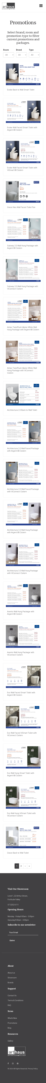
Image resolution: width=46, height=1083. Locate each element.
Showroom (12, 978)
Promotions (12, 1023)
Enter (12, 940)
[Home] (6, 6)
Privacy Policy (33, 1069)
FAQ (9, 1005)
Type (31, 50)
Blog (9, 1028)
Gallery (10, 1041)
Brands (10, 983)
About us (11, 973)
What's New (12, 1018)
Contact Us (12, 996)
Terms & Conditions (15, 1000)
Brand (19, 50)
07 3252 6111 (13, 905)
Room (6, 50)
